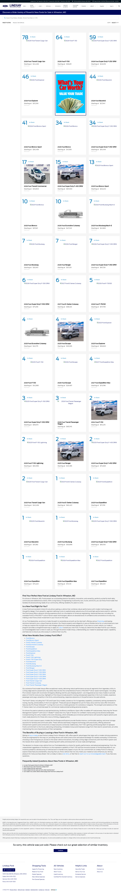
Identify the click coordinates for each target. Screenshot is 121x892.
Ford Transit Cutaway (33, 683)
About (99, 866)
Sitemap (27, 889)
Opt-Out (47, 889)
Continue (60, 850)
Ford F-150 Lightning (33, 657)
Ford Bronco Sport (32, 640)
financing (100, 621)
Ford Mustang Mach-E (34, 666)
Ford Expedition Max (33, 651)
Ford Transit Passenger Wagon (36, 685)
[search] (119, 6)
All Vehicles (59, 866)
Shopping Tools (39, 866)
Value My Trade (80, 869)
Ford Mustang (31, 664)
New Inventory (58, 869)
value (61, 627)
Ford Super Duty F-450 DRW (36, 676)
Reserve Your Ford (37, 871)
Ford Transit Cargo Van (34, 681)
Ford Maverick (31, 662)
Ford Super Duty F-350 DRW (36, 672)
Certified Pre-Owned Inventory (63, 877)
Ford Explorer (30, 653)
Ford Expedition (31, 649)
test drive (66, 754)
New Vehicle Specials (38, 877)
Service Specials (80, 877)
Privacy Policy (13, 889)
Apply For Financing (38, 869)
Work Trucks (57, 871)
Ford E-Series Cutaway (34, 642)
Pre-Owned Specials (38, 879)
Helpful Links (81, 866)
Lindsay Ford (6, 889)
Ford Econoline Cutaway (34, 644)
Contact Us (10, 870)
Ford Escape (30, 647)
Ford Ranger (30, 668)
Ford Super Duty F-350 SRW (36, 674)
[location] (72, 1)
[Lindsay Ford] (12, 6)
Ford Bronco (30, 638)
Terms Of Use (21, 889)
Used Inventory (58, 874)
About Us (100, 871)
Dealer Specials (37, 874)
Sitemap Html (34, 889)
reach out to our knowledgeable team (93, 754)
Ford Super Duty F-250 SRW (36, 670)
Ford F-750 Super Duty (34, 659)
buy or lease (33, 735)
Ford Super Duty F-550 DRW (36, 679)
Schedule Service (80, 874)
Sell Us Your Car (80, 871)
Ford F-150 (30, 655)
